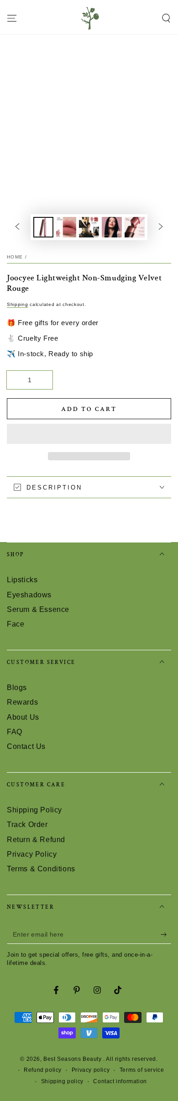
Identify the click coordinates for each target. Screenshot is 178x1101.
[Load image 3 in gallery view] (89, 227)
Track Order (27, 824)
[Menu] (12, 18)
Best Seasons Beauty (73, 1059)
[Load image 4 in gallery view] (112, 227)
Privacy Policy (32, 854)
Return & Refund (36, 839)
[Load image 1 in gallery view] (43, 227)
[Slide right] (161, 227)
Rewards (22, 702)
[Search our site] (166, 18)
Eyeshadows (29, 595)
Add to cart (89, 409)
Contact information (120, 1081)
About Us (23, 717)
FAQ (14, 732)
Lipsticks (22, 580)
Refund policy (43, 1070)
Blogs (17, 687)
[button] (89, 434)
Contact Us (26, 746)
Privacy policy (91, 1070)
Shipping (17, 304)
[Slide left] (17, 227)
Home (15, 256)
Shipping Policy (34, 810)
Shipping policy (62, 1081)
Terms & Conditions (41, 869)
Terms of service (142, 1070)
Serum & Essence (38, 609)
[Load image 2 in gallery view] (66, 227)
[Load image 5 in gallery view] (135, 227)
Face (15, 624)
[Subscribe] (166, 935)
